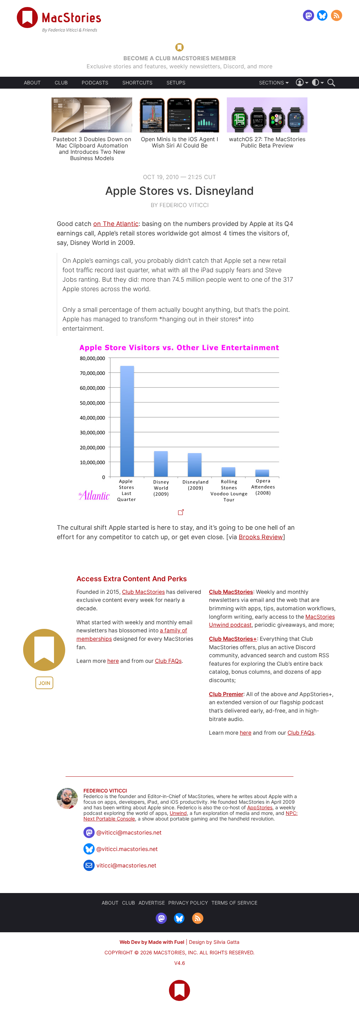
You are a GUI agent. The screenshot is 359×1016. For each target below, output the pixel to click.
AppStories (259, 807)
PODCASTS (95, 82)
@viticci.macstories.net (127, 849)
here (113, 661)
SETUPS (176, 82)
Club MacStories (143, 592)
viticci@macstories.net (126, 865)
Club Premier (226, 694)
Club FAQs (168, 661)
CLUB (61, 82)
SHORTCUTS (137, 82)
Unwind (178, 813)
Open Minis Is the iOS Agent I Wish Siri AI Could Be (179, 142)
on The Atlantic (115, 223)
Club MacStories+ (233, 639)
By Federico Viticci (180, 204)
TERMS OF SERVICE (234, 903)
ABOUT (32, 82)
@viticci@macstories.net (129, 832)
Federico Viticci (105, 791)
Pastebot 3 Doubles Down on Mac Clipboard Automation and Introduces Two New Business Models (92, 149)
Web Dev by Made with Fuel (152, 942)
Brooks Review (261, 537)
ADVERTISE (151, 903)
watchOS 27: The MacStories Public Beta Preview (267, 142)
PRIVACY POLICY (188, 903)
